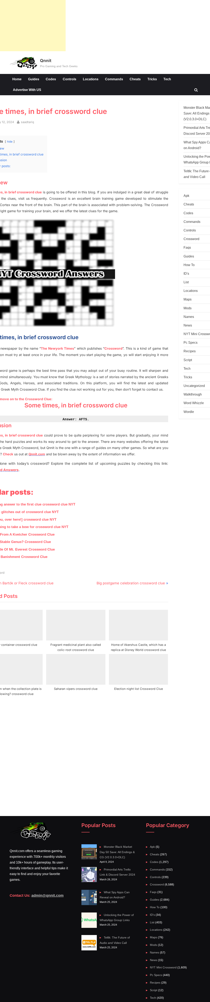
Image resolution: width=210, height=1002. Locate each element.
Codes (51, 79)
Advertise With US (27, 90)
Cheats (135, 79)
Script (188, 360)
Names (189, 317)
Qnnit (45, 60)
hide (10, 141)
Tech (167, 79)
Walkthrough (193, 394)
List (186, 282)
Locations (90, 79)
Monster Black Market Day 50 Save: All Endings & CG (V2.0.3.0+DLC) (117, 852)
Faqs (187, 247)
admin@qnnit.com (47, 895)
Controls (69, 79)
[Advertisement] (33, 25)
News (188, 325)
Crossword (191, 239)
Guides (33, 79)
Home (17, 79)
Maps (188, 299)
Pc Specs (190, 342)
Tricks (152, 79)
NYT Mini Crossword (163, 967)
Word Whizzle (194, 403)
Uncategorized (194, 386)
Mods (188, 308)
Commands (114, 79)
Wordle (189, 412)
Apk (186, 195)
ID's (186, 273)
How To (189, 265)
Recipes (190, 351)
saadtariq (27, 122)
